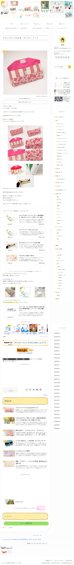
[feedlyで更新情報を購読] (66, 57)
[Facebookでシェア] (30, 389)
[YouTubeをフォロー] (61, 57)
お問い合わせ (69, 560)
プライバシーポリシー (59, 560)
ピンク (15, 361)
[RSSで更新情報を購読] (69, 57)
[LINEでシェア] (33, 389)
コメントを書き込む (26, 523)
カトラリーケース (12, 359)
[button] (40, 389)
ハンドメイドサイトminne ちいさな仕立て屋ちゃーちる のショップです (22, 539)
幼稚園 (40, 359)
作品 (5, 359)
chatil (62, 45)
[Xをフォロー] (56, 57)
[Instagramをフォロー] (59, 57)
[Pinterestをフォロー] (64, 57)
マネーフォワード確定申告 (25, 353)
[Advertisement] (25, 44)
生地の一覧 (27, 359)
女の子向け (20, 359)
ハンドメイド (34, 359)
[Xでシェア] (26, 389)
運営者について (49, 560)
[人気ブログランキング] (9, 547)
